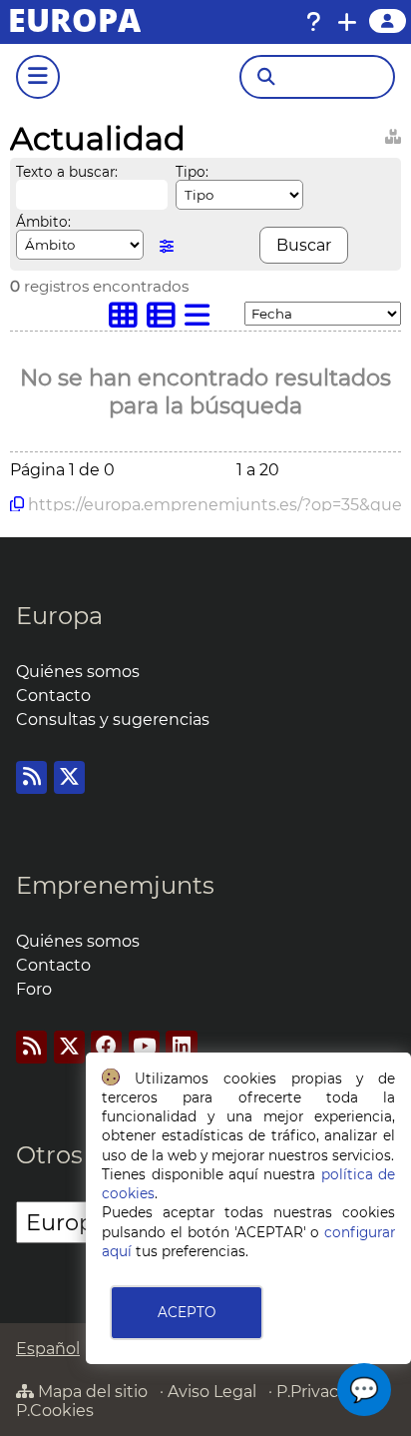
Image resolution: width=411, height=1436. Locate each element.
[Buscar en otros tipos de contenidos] (393, 133)
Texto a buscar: (67, 172)
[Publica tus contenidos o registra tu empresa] (347, 22)
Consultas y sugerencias (112, 719)
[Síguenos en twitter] (69, 777)
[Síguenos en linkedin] (181, 1047)
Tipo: (192, 172)
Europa (59, 615)
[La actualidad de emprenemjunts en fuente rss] (31, 1047)
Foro (34, 989)
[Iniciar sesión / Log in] (387, 21)
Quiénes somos (78, 671)
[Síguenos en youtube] (144, 1047)
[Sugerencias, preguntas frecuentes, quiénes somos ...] (313, 22)
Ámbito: (43, 222)
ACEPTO (186, 1312)
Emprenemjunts (115, 885)
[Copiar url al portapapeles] (17, 504)
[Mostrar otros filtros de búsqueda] (167, 246)
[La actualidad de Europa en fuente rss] (31, 777)
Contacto (53, 695)
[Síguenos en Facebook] (106, 1047)
